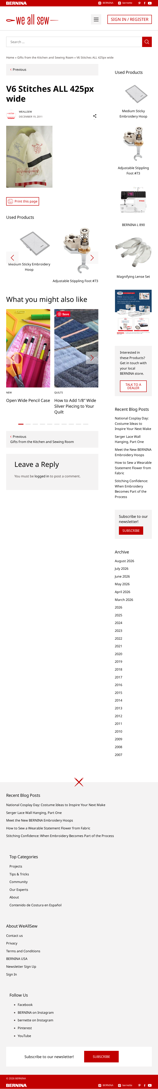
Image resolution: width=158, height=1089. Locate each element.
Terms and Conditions (23, 951)
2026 (118, 607)
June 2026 (122, 576)
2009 (118, 739)
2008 (118, 747)
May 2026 (122, 584)
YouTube (24, 1036)
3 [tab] (35, 424)
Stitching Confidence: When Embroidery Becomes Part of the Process (60, 836)
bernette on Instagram (35, 1020)
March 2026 (124, 599)
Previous (19, 69)
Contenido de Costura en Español (35, 905)
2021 (118, 646)
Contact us (14, 935)
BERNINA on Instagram (36, 1012)
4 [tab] (42, 424)
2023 (118, 630)
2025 (118, 615)
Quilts (58, 392)
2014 (118, 700)
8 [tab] (71, 424)
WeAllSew (25, 111)
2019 (118, 661)
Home (10, 57)
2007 (118, 754)
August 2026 (124, 561)
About (14, 897)
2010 (118, 731)
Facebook (25, 1004)
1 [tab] (20, 424)
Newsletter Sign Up (21, 966)
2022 (118, 638)
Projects (15, 866)
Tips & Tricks (19, 874)
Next (92, 258)
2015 (118, 692)
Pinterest (25, 1028)
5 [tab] (49, 424)
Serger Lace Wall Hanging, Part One (34, 812)
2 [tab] (28, 424)
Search (147, 42)
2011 (118, 723)
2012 (118, 716)
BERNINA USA (16, 958)
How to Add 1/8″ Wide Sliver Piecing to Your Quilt (75, 406)
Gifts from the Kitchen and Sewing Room (45, 57)
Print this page (26, 201)
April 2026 (122, 592)
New (9, 392)
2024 (118, 622)
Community (18, 881)
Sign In (11, 974)
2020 (118, 654)
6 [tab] (56, 424)
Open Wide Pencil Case (28, 400)
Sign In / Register (129, 19)
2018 (118, 669)
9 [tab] (78, 424)
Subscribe (131, 530)
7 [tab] (64, 424)
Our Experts (18, 889)
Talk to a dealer (133, 386)
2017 (118, 677)
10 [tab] (85, 424)
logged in (42, 476)
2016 (118, 685)
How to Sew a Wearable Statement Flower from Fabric (133, 467)
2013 (118, 708)
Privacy (11, 943)
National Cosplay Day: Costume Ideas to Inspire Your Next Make (133, 423)
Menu (96, 19)
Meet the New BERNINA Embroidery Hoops (39, 820)
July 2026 (121, 568)
